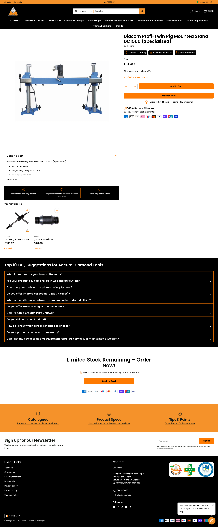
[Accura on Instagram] (117, 507)
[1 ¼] (17, 220)
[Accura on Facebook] (113, 507)
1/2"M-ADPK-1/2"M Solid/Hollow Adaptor (45, 241)
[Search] (142, 11)
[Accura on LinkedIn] (130, 507)
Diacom (130, 46)
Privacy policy (11, 485)
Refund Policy (10, 490)
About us (8, 467)
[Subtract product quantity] (126, 86)
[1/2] (47, 220)
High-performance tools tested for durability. (109, 423)
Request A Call (168, 95)
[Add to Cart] (27, 210)
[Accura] (13, 11)
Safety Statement (12, 476)
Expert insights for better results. (180, 423)
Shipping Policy (11, 495)
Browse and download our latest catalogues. (38, 423)
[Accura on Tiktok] (122, 507)
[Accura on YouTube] (126, 507)
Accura (23, 520)
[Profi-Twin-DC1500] (61, 91)
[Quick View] (27, 216)
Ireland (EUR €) (206, 2)
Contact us (9, 472)
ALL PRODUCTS (110, 2)
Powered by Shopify (37, 520)
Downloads (9, 481)
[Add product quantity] (135, 86)
